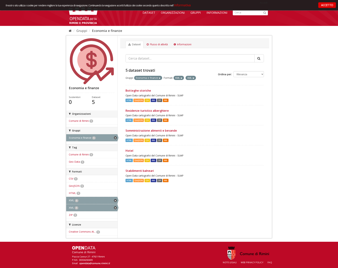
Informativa (182, 5)
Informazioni (216, 13)
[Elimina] (159, 78)
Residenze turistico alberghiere (147, 111)
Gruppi (195, 13)
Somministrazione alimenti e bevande (151, 131)
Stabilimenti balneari (140, 171)
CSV (147, 100)
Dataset (149, 13)
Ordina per (224, 74)
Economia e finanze (107, 31)
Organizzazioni (173, 13)
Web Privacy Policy (252, 262)
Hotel (129, 151)
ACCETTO (327, 5)
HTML (129, 100)
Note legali (230, 262)
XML (165, 100)
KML (153, 100)
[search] (259, 58)
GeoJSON (138, 100)
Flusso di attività (158, 44)
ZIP (159, 100)
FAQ (270, 262)
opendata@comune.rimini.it (94, 263)
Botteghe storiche (138, 91)
